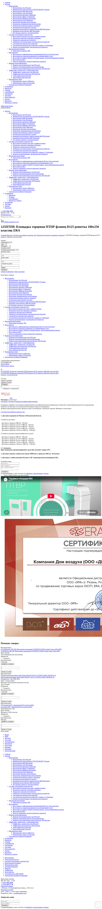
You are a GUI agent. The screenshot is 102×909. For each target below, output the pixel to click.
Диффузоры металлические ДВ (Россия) (26, 74)
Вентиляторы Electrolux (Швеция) (24, 15)
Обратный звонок (7, 106)
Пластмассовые (10, 751)
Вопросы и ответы (11, 102)
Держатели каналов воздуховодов (24, 40)
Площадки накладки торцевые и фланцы (27, 38)
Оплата (7, 99)
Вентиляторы (13, 6)
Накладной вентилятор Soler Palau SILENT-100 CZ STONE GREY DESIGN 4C (27, 677)
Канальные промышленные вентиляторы (27, 24)
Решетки (8, 868)
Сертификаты (9, 92)
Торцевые (8, 749)
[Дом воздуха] (6, 215)
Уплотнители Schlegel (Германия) (20, 85)
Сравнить (6, 658)
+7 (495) (7, 211)
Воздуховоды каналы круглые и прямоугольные (29, 36)
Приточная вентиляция (17, 49)
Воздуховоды (13, 52)
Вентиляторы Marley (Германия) (24, 17)
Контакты (8, 101)
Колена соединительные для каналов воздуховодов (30, 47)
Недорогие (8, 743)
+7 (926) (7, 884)
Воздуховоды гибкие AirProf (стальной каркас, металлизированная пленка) (38, 58)
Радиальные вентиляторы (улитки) (24, 27)
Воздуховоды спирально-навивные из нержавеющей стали (33, 56)
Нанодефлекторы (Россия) (22, 77)
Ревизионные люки (15, 79)
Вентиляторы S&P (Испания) (23, 11)
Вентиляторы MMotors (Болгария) (24, 18)
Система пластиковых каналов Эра (21, 34)
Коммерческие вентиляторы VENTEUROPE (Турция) (31, 9)
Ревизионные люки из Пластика (24, 83)
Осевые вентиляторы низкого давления (26, 26)
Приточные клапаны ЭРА (21, 51)
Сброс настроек (19, 271)
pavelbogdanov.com (20, 893)
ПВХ (6, 736)
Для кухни (8, 745)
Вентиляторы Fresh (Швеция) (23, 20)
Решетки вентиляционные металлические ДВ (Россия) (31, 68)
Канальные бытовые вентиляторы (24, 22)
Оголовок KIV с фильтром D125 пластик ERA (16, 707)
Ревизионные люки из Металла (23, 81)
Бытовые (8, 747)
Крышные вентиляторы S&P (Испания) (26, 31)
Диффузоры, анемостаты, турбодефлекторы (23, 70)
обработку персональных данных (37, 473)
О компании (9, 86)
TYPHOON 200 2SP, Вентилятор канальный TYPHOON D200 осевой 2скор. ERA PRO (30, 651)
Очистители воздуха (12, 859)
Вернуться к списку (7, 366)
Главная (7, 2)
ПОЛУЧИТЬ (5, 364)
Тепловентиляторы (11, 866)
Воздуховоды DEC (19, 60)
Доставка (8, 95)
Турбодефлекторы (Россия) (22, 76)
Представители (10, 97)
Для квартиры (9, 742)
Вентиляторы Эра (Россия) (22, 8)
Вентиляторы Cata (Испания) (23, 13)
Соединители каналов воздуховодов (25, 43)
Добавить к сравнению (11, 388)
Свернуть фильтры (7, 271)
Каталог (7, 4)
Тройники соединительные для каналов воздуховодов (31, 42)
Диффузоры (9, 870)
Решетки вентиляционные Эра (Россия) (26, 65)
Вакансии (8, 88)
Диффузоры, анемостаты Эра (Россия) (26, 72)
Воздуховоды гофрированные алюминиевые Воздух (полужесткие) (36, 54)
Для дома (8, 740)
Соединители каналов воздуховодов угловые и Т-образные (33, 45)
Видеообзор (34, 401)
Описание (4, 401)
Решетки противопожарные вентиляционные (28, 67)
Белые (7, 734)
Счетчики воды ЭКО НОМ (14, 874)
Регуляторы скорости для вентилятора (26, 33)
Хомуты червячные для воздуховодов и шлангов (29, 61)
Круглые (8, 738)
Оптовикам (9, 94)
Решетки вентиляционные (18, 63)
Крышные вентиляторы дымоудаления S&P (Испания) (31, 29)
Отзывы (7, 90)
